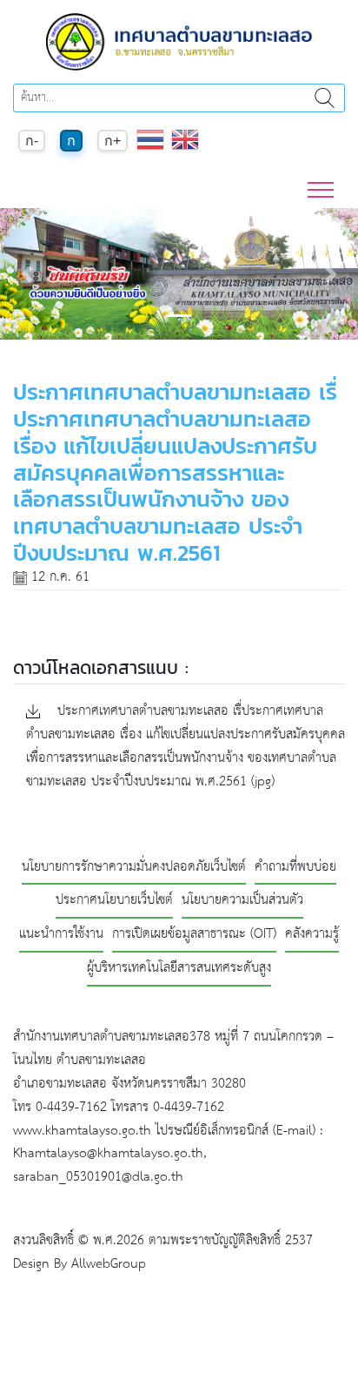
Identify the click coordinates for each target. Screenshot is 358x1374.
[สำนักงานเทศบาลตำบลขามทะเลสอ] (179, 41)
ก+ (112, 140)
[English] (185, 148)
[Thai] (150, 148)
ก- (31, 140)
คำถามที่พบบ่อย (295, 867)
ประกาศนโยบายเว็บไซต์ (114, 901)
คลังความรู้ (312, 934)
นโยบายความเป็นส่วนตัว (242, 901)
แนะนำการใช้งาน (61, 934)
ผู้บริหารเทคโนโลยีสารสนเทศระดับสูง (179, 968)
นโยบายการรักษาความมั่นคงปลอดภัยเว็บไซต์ (134, 867)
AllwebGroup (108, 1263)
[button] (27, 274)
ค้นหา (324, 97)
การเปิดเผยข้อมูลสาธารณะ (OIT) (194, 934)
